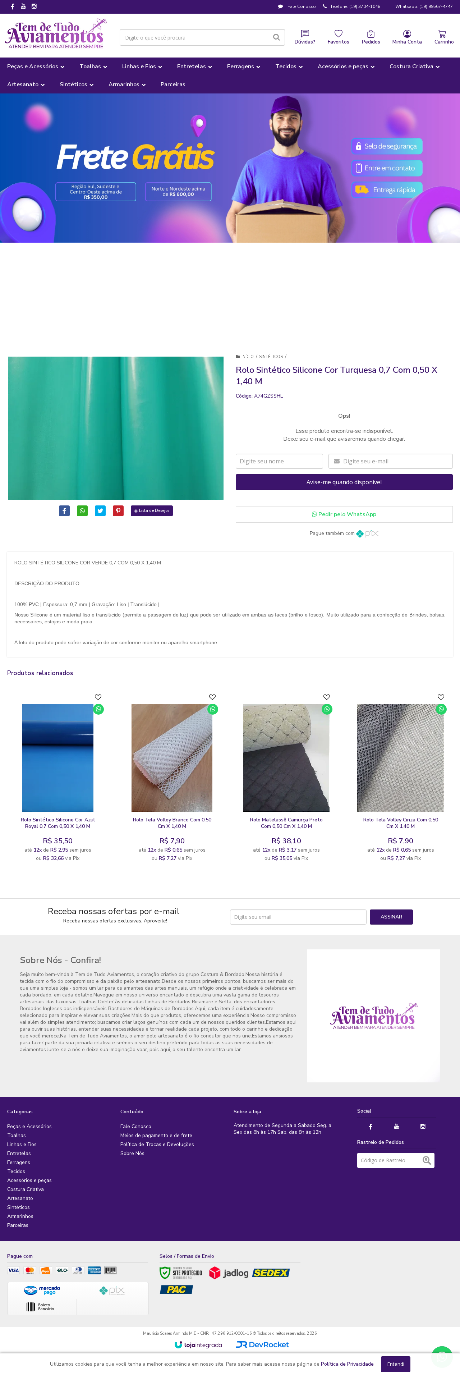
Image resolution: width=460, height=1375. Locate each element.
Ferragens (18, 1162)
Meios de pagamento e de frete (156, 1135)
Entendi (395, 1364)
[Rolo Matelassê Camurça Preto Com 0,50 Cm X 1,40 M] (286, 779)
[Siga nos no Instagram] (34, 7)
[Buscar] (276, 37)
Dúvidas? (305, 41)
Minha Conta (407, 41)
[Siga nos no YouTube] (396, 1126)
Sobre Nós (132, 1153)
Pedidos (371, 41)
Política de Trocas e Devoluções (157, 1144)
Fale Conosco (301, 6)
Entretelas (19, 1153)
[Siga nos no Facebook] (12, 7)
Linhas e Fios (22, 1144)
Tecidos (16, 1171)
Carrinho (444, 41)
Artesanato (20, 1198)
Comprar (75, 805)
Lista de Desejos (154, 510)
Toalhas (16, 1135)
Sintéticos (271, 356)
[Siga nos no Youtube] (23, 7)
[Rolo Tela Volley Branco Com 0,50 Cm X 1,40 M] (172, 779)
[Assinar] (391, 917)
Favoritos (338, 41)
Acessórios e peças (29, 1180)
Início (248, 356)
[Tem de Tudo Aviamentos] (56, 34)
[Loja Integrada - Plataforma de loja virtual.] (198, 1345)
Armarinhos (20, 1216)
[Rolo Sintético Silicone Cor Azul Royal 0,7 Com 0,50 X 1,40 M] (57, 779)
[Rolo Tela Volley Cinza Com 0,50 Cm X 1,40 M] (400, 779)
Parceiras (17, 1225)
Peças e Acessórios (29, 1126)
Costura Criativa (25, 1189)
